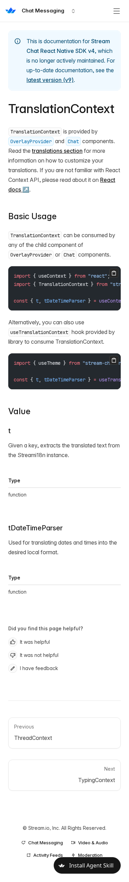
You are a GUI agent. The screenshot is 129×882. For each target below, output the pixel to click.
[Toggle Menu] (116, 11)
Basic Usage (32, 216)
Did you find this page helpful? (45, 628)
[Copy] (114, 273)
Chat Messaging (45, 842)
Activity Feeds (48, 855)
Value (19, 411)
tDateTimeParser (35, 528)
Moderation (90, 855)
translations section (57, 150)
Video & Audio (93, 842)
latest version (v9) (50, 79)
